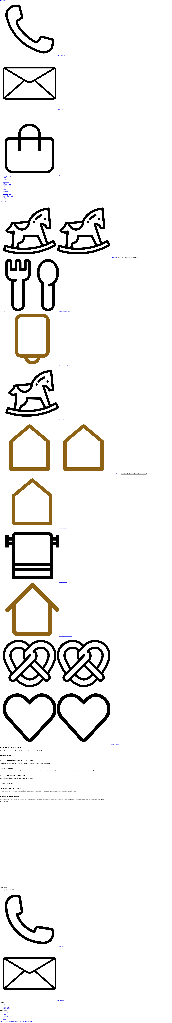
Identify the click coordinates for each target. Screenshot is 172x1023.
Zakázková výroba (7, 184)
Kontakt (4, 189)
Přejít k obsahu (3, 0)
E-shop (4, 183)
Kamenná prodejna (7, 185)
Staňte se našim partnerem (8, 186)
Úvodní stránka (6, 182)
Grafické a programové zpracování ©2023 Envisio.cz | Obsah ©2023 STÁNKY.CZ (18, 1021)
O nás (4, 188)
